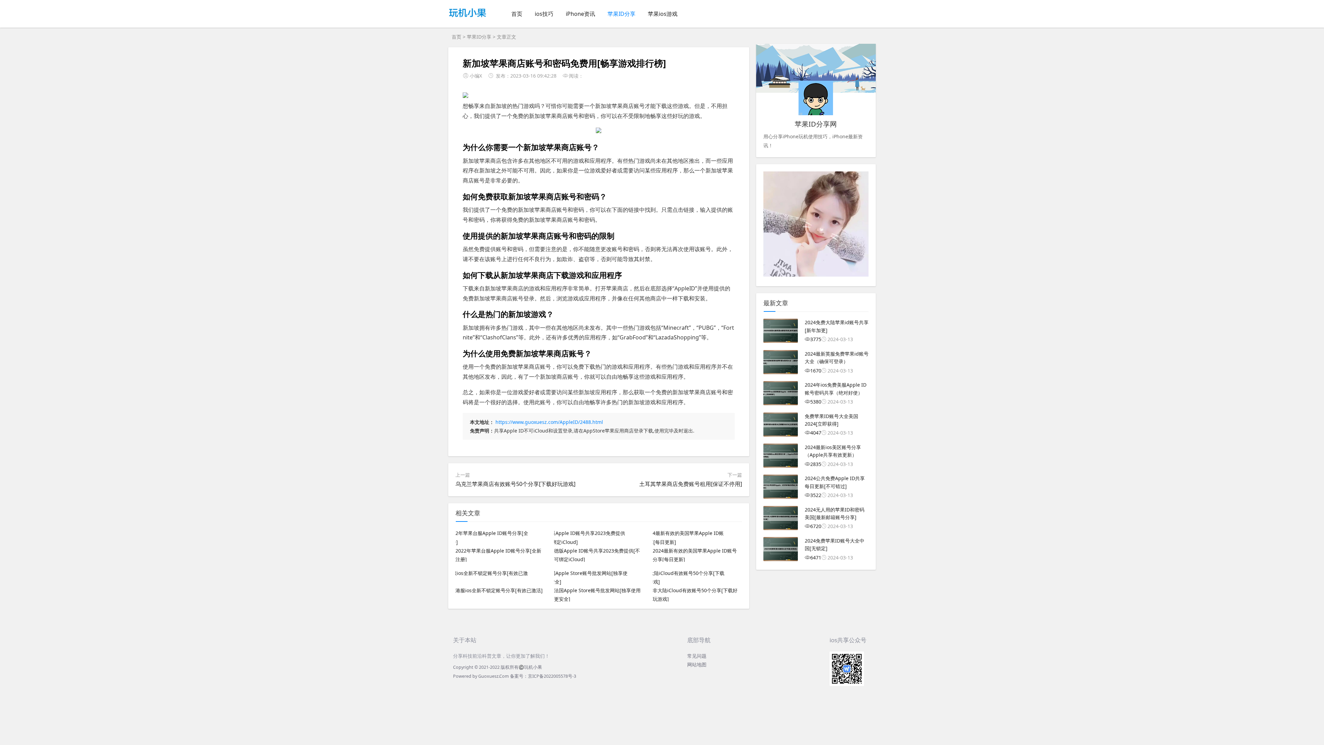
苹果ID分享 (621, 14)
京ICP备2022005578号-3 (552, 676)
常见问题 (696, 656)
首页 (516, 14)
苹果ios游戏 (663, 14)
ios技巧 (544, 14)
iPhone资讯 (580, 14)
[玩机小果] (467, 19)
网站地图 (696, 664)
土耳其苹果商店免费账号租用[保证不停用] (690, 484)
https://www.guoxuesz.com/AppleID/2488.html (549, 422)
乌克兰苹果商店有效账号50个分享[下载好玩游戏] (515, 484)
